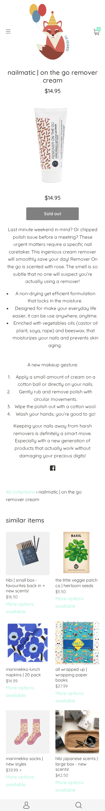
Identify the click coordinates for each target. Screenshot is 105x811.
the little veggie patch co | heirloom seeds (76, 582)
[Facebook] (53, 468)
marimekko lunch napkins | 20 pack (23, 671)
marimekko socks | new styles (24, 761)
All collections (20, 492)
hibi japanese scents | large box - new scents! (76, 764)
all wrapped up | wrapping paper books (71, 674)
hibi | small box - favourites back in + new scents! (25, 585)
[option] (52, 142)
